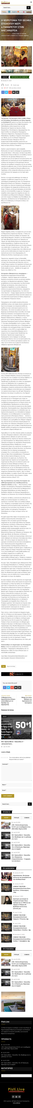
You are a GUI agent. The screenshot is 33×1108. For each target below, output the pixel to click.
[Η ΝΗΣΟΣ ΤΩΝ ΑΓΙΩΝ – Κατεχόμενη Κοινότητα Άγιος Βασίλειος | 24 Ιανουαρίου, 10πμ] (6, 887)
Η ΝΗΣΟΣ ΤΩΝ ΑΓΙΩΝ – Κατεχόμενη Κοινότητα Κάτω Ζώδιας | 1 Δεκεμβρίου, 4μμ (21, 939)
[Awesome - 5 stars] (7, 757)
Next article (28, 695)
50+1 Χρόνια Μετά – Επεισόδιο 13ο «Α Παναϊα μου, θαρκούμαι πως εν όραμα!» (21, 847)
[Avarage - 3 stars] (4, 757)
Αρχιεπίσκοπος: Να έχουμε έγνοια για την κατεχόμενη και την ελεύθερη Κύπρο (22, 877)
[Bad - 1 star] (1, 757)
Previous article (6, 695)
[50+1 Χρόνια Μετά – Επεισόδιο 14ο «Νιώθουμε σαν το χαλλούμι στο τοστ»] (5, 835)
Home (4, 33)
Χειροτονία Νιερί (11, 666)
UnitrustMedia (16, 1103)
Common (26, 817)
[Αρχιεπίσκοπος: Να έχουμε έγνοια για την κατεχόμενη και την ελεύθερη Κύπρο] (6, 876)
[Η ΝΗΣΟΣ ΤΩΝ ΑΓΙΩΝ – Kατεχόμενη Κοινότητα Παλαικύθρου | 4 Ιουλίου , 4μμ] (6, 927)
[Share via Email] (14, 92)
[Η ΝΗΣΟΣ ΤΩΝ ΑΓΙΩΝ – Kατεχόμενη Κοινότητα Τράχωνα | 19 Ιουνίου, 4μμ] (6, 916)
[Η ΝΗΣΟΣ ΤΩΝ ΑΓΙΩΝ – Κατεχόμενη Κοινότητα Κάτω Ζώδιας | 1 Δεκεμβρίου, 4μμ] (6, 938)
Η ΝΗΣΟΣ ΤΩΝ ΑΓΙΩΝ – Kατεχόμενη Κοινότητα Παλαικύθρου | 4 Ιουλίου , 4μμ (22, 928)
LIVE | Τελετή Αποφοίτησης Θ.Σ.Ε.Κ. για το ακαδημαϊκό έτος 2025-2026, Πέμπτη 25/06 (21, 827)
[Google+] (10, 92)
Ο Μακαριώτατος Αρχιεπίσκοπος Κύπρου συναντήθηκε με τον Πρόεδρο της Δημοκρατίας (8, 701)
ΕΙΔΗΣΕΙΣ (8, 33)
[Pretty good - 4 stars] (6, 757)
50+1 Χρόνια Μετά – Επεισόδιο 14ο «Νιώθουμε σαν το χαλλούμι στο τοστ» (21, 837)
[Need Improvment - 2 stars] (3, 757)
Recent (6, 817)
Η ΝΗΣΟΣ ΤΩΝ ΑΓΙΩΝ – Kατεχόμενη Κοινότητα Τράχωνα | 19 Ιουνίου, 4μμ (20, 917)
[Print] (17, 92)
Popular (16, 817)
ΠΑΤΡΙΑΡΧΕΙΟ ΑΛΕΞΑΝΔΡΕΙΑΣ (19, 77)
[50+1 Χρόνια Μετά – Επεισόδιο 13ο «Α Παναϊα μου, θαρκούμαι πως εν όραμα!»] (5, 845)
